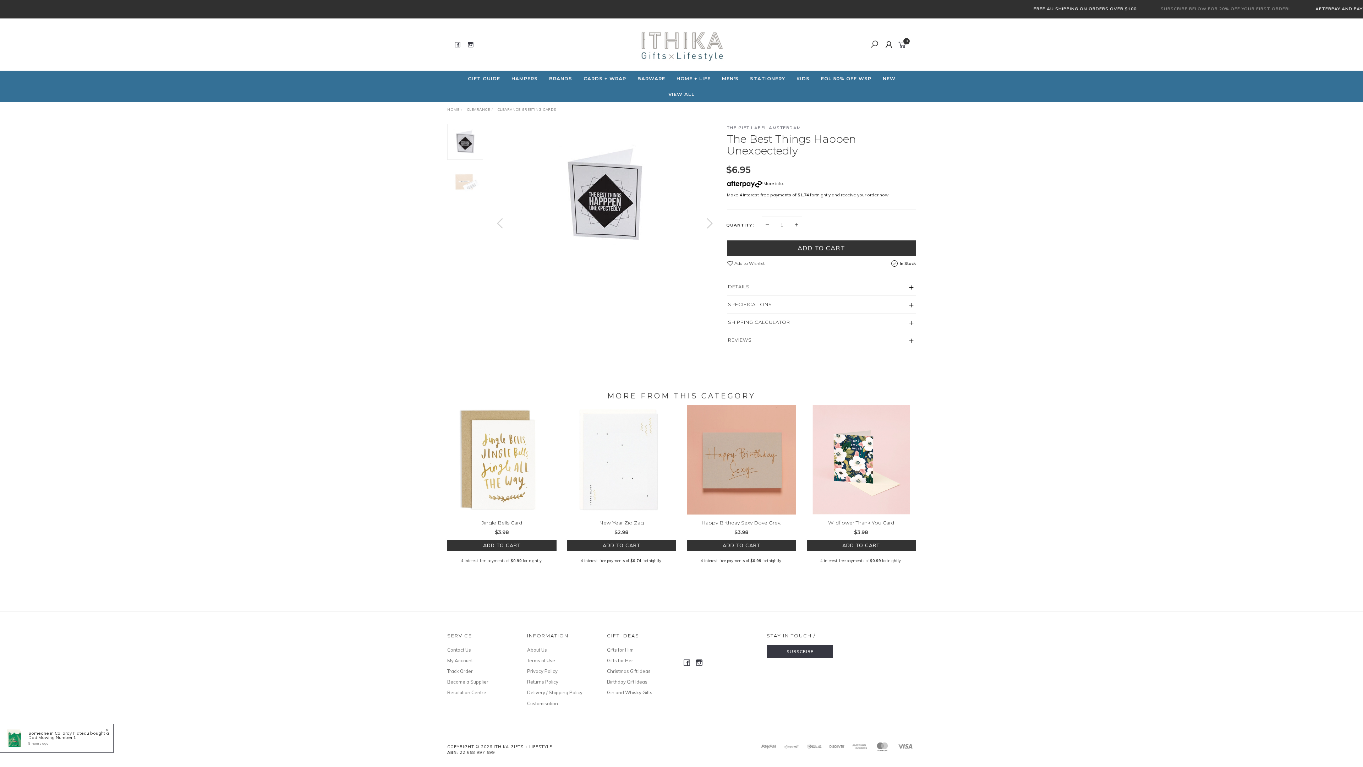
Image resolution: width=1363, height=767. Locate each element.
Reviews (740, 340)
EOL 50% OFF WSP (846, 78)
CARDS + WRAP (605, 78)
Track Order (460, 671)
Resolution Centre (466, 692)
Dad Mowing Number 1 (52, 737)
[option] (605, 195)
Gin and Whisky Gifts (629, 692)
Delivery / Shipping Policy (554, 692)
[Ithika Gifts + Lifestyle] (680, 44)
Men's (730, 78)
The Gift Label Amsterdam (764, 127)
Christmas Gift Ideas (629, 671)
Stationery (767, 78)
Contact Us (459, 650)
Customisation (542, 703)
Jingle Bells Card (502, 523)
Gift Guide (484, 78)
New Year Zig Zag (621, 523)
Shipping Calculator (759, 322)
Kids (803, 78)
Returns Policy (542, 682)
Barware (651, 78)
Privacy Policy (542, 671)
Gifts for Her (620, 660)
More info (772, 183)
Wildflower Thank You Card (861, 523)
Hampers (524, 78)
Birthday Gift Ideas (627, 682)
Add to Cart (821, 248)
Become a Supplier (467, 682)
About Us (537, 650)
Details (739, 286)
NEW (889, 78)
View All (681, 94)
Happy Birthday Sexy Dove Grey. (741, 523)
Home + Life (694, 78)
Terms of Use (541, 660)
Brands (560, 78)
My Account (460, 660)
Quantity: (740, 225)
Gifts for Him (620, 650)
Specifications (750, 304)
